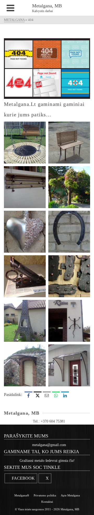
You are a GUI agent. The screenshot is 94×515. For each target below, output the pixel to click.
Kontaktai (47, 501)
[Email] (47, 395)
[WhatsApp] (56, 395)
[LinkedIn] (65, 395)
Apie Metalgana (70, 495)
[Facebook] (28, 395)
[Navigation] (10, 8)
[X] (38, 395)
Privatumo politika (45, 495)
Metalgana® (21, 495)
